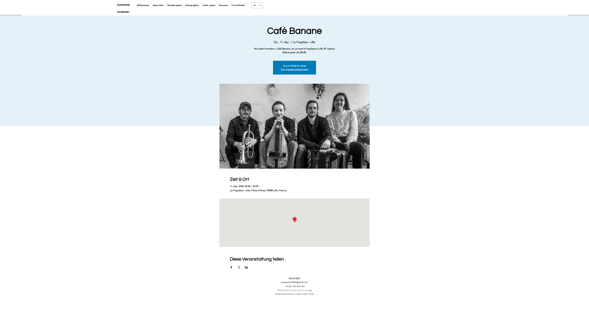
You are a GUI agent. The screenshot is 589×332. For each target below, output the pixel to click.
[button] (208, 5)
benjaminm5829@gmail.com (294, 282)
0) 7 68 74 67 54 (297, 286)
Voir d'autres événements (294, 69)
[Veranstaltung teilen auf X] (238, 267)
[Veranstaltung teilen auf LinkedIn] (246, 267)
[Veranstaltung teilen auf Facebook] (231, 267)
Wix (310, 290)
